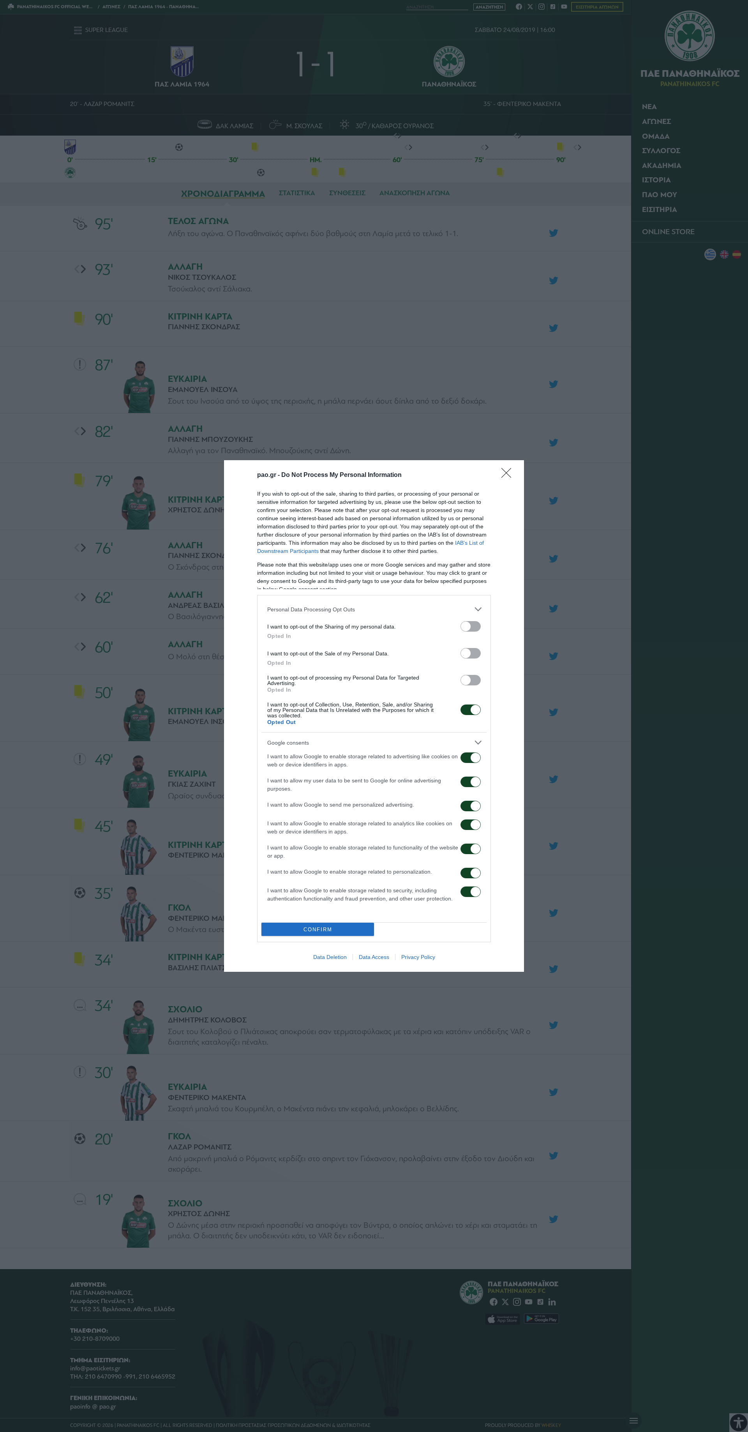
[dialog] (374, 716)
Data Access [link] (374, 957)
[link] (508, 475)
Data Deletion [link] (330, 957)
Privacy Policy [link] (418, 957)
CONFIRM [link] (317, 929)
